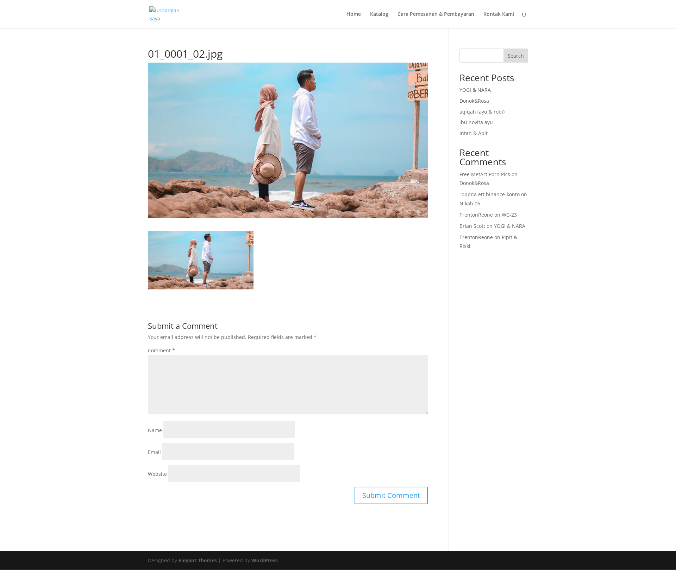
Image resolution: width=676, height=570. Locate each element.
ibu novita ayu (476, 122)
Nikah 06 (469, 203)
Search (516, 55)
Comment (161, 350)
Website (157, 473)
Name (155, 430)
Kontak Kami (498, 14)
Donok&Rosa (474, 100)
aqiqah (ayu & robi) (482, 111)
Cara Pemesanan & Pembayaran (436, 14)
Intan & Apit (473, 133)
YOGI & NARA (475, 90)
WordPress (264, 560)
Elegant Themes (198, 560)
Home (353, 14)
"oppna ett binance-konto (489, 194)
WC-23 (509, 214)
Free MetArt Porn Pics (484, 174)
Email (154, 452)
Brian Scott (472, 226)
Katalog (379, 14)
